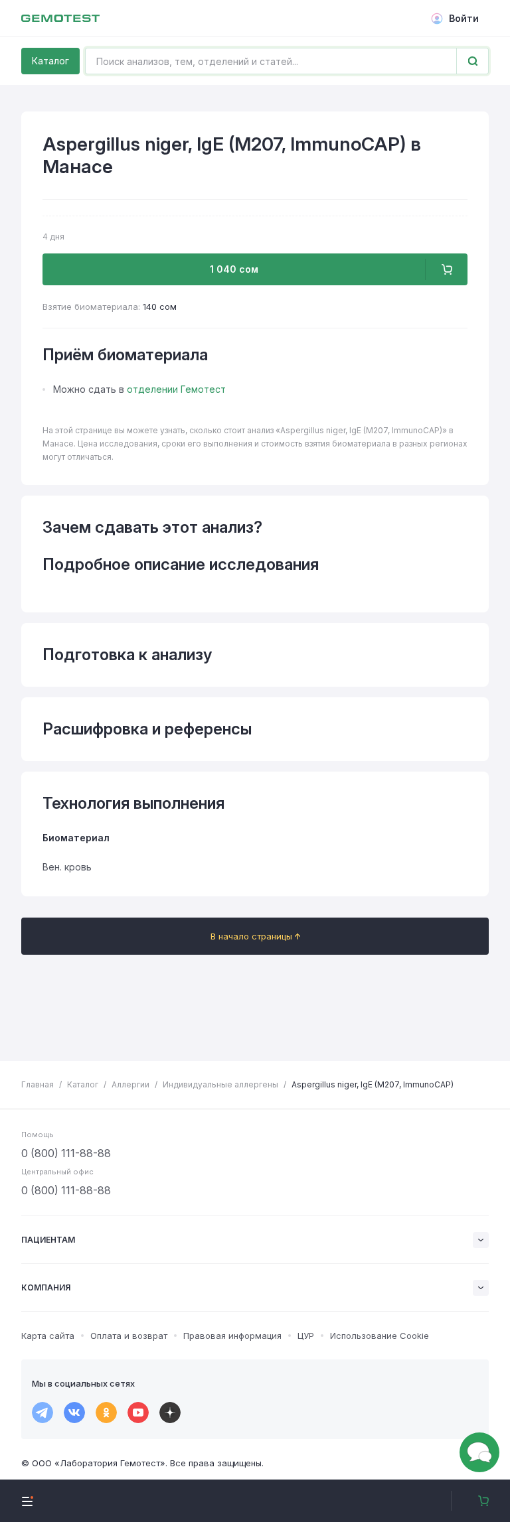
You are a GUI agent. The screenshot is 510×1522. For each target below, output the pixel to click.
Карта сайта (47, 1335)
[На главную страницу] (60, 19)
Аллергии (130, 1084)
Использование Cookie (379, 1335)
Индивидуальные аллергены (220, 1084)
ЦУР (306, 1335)
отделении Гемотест (176, 389)
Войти (464, 18)
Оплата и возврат (128, 1335)
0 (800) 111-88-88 (66, 1153)
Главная (37, 1084)
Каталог (50, 60)
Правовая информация (232, 1335)
